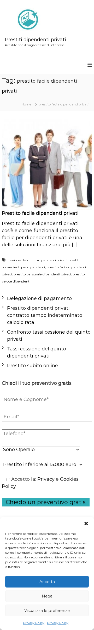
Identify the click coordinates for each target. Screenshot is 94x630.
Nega (47, 596)
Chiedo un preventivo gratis (46, 502)
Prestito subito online (32, 366)
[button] (86, 523)
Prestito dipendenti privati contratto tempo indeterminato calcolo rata (44, 315)
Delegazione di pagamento (39, 298)
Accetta (47, 581)
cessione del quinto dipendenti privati (37, 260)
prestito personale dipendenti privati (42, 274)
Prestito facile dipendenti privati (40, 213)
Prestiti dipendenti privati (35, 39)
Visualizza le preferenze (47, 610)
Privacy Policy (33, 623)
